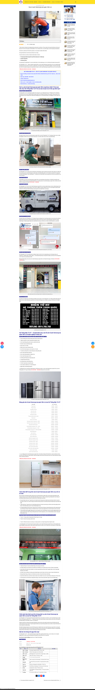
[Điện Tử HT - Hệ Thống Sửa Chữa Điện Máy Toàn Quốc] (21, 2)
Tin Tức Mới (38, 5)
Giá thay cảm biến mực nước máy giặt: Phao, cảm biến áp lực (71, 46)
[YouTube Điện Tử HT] (41, 676)
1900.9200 (70, 16)
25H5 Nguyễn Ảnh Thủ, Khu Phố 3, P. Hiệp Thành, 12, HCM (39, 653)
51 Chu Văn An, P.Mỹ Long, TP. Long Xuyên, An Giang (38, 672)
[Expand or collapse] (59, 41)
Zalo (43, 675)
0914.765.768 (71, 19)
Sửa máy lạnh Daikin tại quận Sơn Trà (27, 680)
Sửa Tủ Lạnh (42, 5)
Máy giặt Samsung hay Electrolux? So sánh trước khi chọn (71, 50)
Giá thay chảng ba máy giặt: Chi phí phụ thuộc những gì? (71, 59)
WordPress (13, 688)
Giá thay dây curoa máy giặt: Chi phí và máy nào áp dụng (71, 42)
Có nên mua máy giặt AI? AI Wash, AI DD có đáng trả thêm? (71, 29)
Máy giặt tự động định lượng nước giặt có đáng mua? (71, 54)
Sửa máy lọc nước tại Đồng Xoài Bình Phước (51, 680)
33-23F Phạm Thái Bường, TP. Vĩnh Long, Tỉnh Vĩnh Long (39, 666)
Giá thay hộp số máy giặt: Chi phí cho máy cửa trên (70, 38)
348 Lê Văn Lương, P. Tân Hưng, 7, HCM (36, 655)
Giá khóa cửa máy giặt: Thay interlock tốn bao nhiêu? (71, 33)
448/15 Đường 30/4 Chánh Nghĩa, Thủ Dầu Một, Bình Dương (39, 659)
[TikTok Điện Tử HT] (37, 676)
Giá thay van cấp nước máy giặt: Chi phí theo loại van (71, 25)
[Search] (75, 2)
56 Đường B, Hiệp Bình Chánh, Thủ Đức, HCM (37, 650)
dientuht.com (26, 78)
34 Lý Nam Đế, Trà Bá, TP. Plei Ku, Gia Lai (36, 667)
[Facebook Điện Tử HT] (39, 676)
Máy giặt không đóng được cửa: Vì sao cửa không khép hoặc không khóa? (71, 64)
